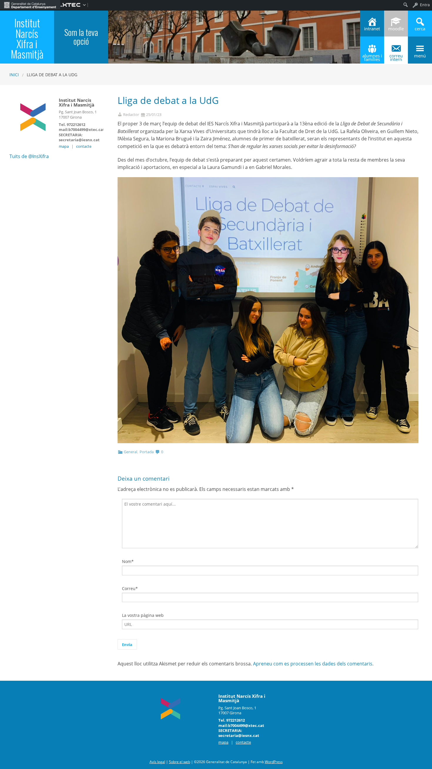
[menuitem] (30, 4)
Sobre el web (179, 761)
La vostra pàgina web (143, 615)
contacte (83, 146)
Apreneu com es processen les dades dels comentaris (312, 663)
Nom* (128, 561)
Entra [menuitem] (425, 4)
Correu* (130, 588)
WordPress (274, 761)
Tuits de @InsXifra (29, 156)
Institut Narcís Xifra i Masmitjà (27, 38)
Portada (147, 451)
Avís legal (157, 761)
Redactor (131, 115)
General (130, 451)
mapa (64, 146)
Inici (14, 74)
